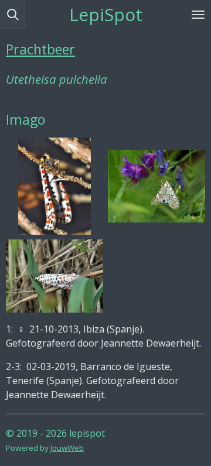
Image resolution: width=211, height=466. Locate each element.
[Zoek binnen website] (13, 14)
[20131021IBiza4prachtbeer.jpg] (55, 186)
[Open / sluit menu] (198, 14)
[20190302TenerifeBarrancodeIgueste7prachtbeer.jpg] (156, 186)
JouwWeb (67, 448)
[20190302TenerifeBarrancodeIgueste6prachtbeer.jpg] (55, 275)
